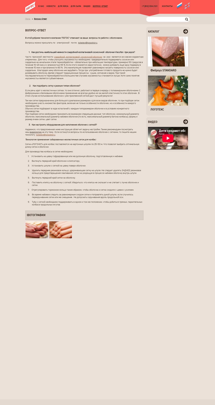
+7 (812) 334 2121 (149, 6)
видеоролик (36, 132)
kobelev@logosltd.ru (87, 43)
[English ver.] (187, 5)
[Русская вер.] (179, 5)
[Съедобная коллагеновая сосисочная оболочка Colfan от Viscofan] (37, 229)
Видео (86, 6)
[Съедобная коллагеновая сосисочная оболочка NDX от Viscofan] (60, 229)
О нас (41, 6)
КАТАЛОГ (153, 31)
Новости (51, 6)
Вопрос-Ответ (100, 6)
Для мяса (63, 6)
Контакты (167, 6)
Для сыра (76, 6)
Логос (27, 19)
